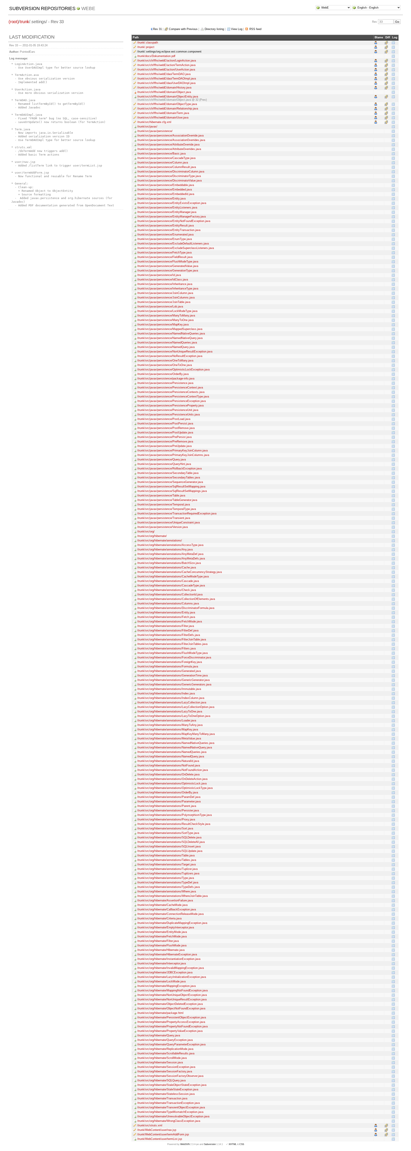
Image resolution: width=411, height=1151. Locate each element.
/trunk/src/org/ (146, 531)
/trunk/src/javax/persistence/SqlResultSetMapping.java (171, 486)
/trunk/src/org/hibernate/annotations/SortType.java (168, 833)
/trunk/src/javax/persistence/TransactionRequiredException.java (176, 513)
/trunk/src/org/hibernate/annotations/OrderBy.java (167, 792)
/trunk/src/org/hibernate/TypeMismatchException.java (170, 1112)
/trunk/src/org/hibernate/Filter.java (158, 941)
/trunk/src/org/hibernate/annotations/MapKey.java (167, 729)
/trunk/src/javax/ (147, 126)
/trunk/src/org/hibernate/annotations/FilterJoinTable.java (171, 639)
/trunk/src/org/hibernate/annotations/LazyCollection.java (171, 702)
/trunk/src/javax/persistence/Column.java (162, 162)
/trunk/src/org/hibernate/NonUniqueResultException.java (172, 999)
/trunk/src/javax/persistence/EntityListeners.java (167, 207)
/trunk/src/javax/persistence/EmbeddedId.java (165, 194)
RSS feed (255, 29)
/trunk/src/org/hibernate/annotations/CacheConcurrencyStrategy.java (179, 572)
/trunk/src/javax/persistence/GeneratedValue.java (167, 266)
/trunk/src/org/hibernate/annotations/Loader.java (166, 720)
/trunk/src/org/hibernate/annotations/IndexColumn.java (170, 698)
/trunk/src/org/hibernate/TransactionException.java (168, 1103)
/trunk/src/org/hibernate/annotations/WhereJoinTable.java (172, 896)
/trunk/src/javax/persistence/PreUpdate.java (164, 446)
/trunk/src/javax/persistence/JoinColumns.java (166, 297)
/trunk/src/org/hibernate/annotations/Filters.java (166, 648)
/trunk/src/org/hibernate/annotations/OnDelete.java (168, 774)
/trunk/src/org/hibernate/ (152, 536)
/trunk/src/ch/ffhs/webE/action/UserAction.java (166, 69)
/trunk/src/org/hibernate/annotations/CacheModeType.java (173, 576)
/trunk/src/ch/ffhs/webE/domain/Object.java (164, 92)
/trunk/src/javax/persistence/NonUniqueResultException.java (174, 351)
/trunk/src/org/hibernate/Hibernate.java (161, 950)
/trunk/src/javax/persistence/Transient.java (163, 518)
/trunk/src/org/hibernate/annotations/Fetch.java (166, 617)
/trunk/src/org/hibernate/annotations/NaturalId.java (168, 761)
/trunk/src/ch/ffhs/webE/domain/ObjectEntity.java (167, 96)
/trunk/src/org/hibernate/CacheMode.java (162, 905)
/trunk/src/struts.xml (149, 1125)
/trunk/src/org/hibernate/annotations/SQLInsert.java (169, 846)
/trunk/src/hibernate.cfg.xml (154, 122)
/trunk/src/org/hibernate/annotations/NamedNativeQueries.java (175, 743)
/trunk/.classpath (147, 42)
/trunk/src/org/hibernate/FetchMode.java (162, 936)
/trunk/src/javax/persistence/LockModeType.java (167, 311)
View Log (236, 29)
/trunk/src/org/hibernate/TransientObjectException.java (171, 1107)
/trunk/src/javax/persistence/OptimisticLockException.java (173, 369)
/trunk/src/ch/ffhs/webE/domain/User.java (162, 117)
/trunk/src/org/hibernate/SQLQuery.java (161, 1080)
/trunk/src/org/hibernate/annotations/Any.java (165, 549)
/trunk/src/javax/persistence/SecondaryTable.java (167, 473)
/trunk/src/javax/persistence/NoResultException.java (169, 356)
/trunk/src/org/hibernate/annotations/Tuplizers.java (168, 873)
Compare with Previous (183, 29)
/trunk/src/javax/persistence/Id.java (159, 275)
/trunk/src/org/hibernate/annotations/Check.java (166, 590)
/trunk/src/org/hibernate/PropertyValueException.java (170, 1031)
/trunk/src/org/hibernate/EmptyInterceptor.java (165, 927)
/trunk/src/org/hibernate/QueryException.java (165, 1040)
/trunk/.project (145, 47)
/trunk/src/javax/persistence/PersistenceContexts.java (170, 392)
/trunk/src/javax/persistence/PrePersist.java (164, 437)
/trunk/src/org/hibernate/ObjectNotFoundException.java (171, 1008)
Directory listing (214, 29)
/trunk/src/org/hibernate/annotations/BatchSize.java (169, 563)
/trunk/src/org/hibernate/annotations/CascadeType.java (171, 585)
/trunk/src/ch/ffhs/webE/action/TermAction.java (166, 65)
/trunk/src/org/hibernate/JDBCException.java (164, 972)
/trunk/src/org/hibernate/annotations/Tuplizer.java (167, 869)
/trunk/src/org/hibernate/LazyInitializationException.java (171, 977)
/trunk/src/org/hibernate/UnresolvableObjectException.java (173, 1116)
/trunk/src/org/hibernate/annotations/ (159, 540)
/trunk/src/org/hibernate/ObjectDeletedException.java (170, 1004)
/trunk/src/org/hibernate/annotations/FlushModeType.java (172, 653)
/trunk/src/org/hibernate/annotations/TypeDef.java (167, 882)
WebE (88, 8)
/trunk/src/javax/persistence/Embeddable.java (165, 185)
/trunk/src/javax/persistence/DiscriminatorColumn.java (170, 171)
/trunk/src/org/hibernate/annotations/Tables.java (166, 860)
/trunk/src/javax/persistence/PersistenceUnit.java (167, 410)
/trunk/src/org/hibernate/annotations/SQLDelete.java (169, 837)
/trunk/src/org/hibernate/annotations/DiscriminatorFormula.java (175, 608)
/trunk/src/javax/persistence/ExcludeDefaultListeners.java (173, 243)
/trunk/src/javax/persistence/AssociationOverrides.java (171, 140)
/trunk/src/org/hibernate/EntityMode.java (162, 932)
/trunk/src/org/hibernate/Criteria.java (159, 918)
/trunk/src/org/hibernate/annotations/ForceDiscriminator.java (174, 657)
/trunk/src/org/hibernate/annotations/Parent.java (166, 806)
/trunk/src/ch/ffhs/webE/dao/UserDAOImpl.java (166, 83)
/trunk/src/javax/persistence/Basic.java (161, 153)
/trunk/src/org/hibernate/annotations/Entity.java (166, 612)
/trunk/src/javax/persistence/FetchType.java (164, 252)
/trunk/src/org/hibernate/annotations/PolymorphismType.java (174, 815)
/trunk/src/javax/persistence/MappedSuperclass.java (169, 329)
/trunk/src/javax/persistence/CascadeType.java (166, 158)
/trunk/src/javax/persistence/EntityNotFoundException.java (173, 221)
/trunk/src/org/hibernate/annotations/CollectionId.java (170, 594)
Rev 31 (157, 29)
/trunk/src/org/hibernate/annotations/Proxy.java (166, 819)
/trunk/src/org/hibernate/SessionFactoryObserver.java (170, 1076)
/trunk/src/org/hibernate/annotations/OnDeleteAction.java (172, 779)
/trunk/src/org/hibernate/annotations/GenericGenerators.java (174, 684)
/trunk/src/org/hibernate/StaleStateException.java (167, 1089)
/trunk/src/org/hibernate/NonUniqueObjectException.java (172, 995)
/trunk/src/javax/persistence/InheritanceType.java (167, 288)
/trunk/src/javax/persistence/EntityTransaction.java (168, 230)
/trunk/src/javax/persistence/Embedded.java (164, 189)
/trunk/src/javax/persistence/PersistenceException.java (171, 401)
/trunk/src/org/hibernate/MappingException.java (166, 986)
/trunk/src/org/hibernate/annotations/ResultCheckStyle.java (173, 824)
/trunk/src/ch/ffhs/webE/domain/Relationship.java (167, 108)
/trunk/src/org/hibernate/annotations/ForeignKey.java (169, 662)
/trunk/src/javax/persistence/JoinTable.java (163, 302)
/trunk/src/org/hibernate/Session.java (160, 1062)
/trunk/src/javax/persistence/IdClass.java (162, 279)
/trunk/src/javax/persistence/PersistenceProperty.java (170, 405)
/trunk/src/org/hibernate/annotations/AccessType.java (170, 545)
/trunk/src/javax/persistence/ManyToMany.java (166, 315)
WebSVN (185, 1144)
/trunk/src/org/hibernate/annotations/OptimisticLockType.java (175, 788)
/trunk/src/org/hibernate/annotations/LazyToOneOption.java (173, 716)
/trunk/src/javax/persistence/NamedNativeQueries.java (171, 333)
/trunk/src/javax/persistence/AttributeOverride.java (168, 144)
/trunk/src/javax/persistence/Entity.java (161, 198)
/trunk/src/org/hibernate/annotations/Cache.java (166, 567)
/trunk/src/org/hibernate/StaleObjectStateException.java (171, 1085)
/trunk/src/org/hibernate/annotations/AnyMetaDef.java (170, 554)
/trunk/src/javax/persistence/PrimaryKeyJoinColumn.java (172, 450)
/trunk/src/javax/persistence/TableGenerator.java (167, 500)
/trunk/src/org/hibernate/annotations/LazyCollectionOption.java (175, 707)
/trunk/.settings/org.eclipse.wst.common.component (169, 51)
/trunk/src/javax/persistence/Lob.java (160, 306)
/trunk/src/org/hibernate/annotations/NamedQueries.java (171, 752)
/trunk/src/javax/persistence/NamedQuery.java (166, 347)
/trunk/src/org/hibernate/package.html (160, 1013)
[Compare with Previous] (386, 42)
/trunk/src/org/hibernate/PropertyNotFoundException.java (172, 1026)
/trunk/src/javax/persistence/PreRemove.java (165, 441)
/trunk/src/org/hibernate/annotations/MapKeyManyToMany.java (176, 734)
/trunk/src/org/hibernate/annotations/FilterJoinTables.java (172, 644)
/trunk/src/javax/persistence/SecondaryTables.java (168, 477)
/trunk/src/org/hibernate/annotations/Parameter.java (169, 801)
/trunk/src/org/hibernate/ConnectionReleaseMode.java (170, 914)
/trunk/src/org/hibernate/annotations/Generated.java (169, 671)
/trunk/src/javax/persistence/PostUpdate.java (165, 432)
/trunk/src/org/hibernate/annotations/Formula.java (167, 666)
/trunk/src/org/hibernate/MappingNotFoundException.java (172, 990)
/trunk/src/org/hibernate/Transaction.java (162, 1098)
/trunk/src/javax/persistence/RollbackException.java (169, 468)
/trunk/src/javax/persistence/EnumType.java (164, 239)
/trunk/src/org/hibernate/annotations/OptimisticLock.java (172, 783)
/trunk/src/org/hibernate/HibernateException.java (167, 954)
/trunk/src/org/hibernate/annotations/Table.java (166, 855)
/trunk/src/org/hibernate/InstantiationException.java (168, 959)
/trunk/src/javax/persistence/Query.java (161, 459)
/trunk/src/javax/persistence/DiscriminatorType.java (169, 176)
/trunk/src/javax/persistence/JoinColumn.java (165, 293)
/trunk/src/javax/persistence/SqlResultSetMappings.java (172, 491)
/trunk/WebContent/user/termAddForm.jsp (163, 1134)
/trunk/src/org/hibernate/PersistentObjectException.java (171, 1017)
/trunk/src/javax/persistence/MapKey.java (163, 324)
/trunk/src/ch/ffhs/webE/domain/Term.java (163, 113)
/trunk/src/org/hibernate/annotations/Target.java (166, 864)
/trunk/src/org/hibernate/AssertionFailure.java (165, 900)
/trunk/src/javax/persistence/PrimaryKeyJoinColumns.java (173, 455)
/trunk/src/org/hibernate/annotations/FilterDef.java (167, 630)
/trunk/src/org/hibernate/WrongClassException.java (168, 1121)
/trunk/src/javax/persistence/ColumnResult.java (166, 167)
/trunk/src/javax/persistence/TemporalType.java (166, 509)
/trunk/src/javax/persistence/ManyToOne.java (165, 320)
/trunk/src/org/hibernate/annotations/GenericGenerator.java (173, 680)
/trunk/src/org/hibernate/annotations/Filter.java (165, 626)
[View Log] (393, 42)
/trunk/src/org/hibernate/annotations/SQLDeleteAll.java (171, 842)
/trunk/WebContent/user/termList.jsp (159, 1139)
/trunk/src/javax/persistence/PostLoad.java (163, 419)
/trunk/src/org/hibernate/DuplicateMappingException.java (172, 923)
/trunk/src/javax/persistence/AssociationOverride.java (170, 135)
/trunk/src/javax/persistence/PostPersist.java (165, 423)
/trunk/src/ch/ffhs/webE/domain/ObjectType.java (167, 104)
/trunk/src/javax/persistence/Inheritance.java (164, 284)
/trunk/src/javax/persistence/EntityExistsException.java (171, 203)
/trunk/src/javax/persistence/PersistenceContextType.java (173, 396)
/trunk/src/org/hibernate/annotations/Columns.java (168, 603)
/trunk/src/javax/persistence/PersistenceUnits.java (168, 414)
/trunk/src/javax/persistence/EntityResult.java (165, 225)
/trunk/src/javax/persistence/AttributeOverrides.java (169, 149)
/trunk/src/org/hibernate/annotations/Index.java (166, 693)
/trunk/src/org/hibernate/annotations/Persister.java (168, 810)
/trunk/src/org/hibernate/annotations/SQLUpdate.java (169, 851)
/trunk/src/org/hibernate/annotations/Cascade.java (168, 581)
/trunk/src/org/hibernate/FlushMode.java (161, 945)
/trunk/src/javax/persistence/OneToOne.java (164, 365)
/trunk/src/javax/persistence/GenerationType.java (167, 270)
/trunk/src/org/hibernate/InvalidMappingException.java (170, 968)
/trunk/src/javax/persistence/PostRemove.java (166, 428)
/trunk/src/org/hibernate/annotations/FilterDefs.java (168, 635)
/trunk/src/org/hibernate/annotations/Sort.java (165, 828)
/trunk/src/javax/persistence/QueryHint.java (164, 464)
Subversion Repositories (42, 8)
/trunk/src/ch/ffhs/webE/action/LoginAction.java (166, 60)
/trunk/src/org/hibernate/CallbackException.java (166, 909)
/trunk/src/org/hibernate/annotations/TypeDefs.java (168, 887)
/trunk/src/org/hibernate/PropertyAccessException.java (171, 1022)
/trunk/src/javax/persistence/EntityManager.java (166, 212)
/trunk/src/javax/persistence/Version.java (162, 527)
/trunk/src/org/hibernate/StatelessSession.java (166, 1094)
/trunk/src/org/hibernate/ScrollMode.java (162, 1058)
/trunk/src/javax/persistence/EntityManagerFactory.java (171, 216)
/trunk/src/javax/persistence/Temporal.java (163, 504)
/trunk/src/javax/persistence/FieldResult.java (164, 257)
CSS (241, 1144)
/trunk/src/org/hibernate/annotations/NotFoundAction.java (172, 770)
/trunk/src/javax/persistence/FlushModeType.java (167, 261)
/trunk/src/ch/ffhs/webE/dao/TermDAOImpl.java (166, 78)
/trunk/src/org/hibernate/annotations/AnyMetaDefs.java (171, 558)
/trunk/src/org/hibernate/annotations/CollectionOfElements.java (176, 599)
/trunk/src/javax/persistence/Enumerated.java (165, 234)
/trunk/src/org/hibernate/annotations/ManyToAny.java (170, 725)
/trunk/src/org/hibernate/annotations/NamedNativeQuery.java (174, 747)
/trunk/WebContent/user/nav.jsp (156, 1130)
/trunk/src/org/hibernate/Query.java (158, 1035)
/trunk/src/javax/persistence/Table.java (161, 495)
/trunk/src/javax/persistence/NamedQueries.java (167, 342)
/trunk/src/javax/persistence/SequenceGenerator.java (170, 482)
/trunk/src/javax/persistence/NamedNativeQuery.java (170, 338)
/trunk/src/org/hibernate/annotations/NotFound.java (168, 765)
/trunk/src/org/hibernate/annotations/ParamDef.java (168, 797)
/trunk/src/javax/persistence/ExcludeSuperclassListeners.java (175, 248)
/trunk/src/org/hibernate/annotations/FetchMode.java (169, 621)
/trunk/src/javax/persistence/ (155, 131)
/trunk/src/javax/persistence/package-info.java (165, 378)
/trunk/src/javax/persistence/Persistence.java (165, 383)
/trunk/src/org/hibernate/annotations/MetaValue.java (169, 738)
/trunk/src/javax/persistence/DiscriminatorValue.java (169, 180)
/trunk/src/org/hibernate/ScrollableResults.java (165, 1053)
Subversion (210, 1144)
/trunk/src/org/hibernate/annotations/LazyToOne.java (169, 711)
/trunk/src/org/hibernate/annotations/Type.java (165, 878)
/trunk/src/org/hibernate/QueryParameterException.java (171, 1044)
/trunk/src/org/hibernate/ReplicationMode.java (165, 1049)
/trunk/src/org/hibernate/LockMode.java (161, 981)
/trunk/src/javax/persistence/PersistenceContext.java (170, 387)
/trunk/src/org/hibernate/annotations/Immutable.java (169, 689)
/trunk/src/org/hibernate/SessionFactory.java (164, 1071)
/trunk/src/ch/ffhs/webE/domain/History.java (164, 87)
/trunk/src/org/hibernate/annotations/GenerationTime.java (172, 675)
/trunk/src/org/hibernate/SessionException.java (166, 1067)
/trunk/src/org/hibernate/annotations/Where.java (166, 891)
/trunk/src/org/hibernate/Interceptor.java (161, 963)
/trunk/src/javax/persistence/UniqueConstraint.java (168, 522)
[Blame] (375, 42)
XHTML (233, 1144)
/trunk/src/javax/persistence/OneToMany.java (165, 360)
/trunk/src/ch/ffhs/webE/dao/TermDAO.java (164, 74)
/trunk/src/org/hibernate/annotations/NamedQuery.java (170, 756)
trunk (24, 21)
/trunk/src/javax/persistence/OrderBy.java (163, 374)
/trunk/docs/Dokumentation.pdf (156, 56)
